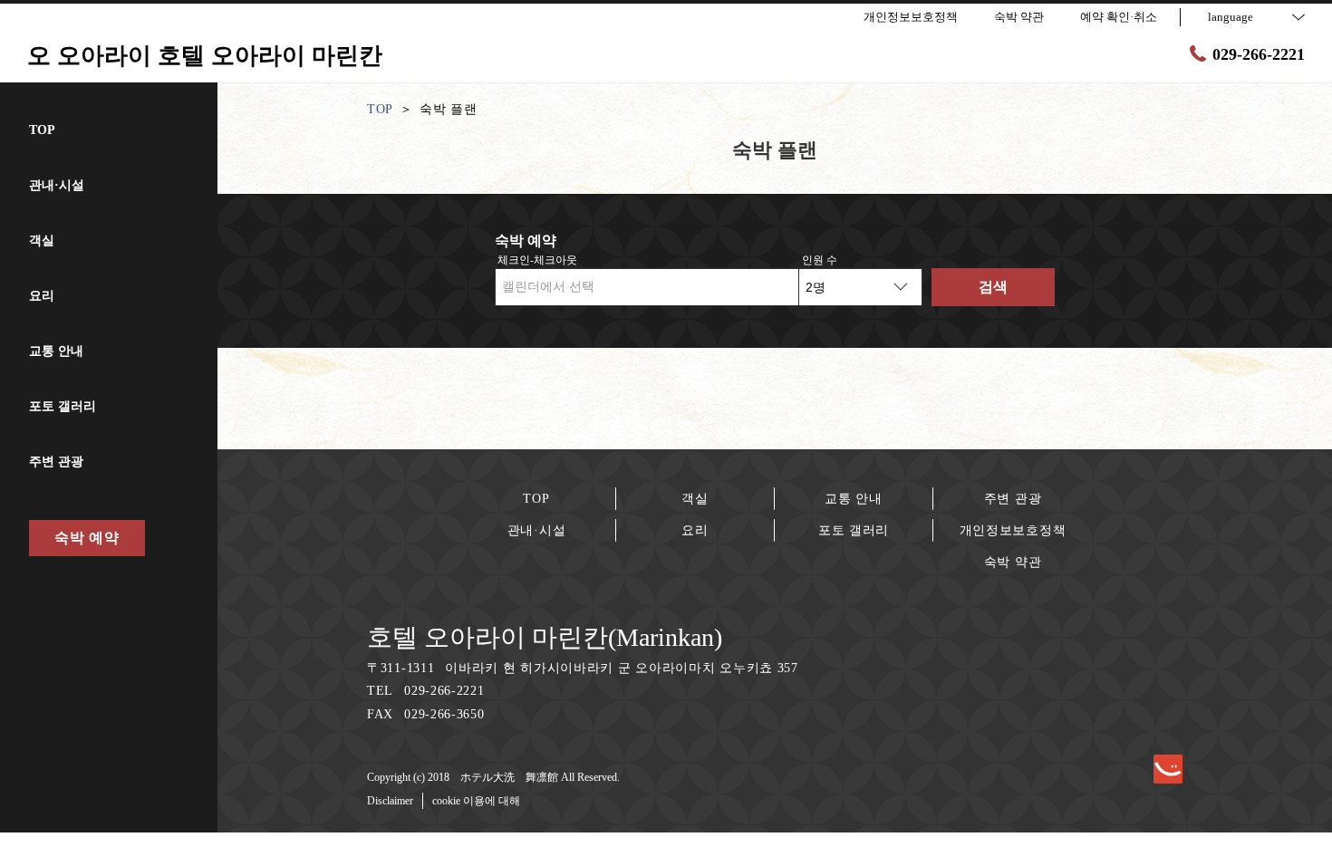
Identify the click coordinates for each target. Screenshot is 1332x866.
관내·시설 (536, 530)
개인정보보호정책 (1013, 530)
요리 (694, 530)
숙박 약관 (1013, 562)
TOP (536, 498)
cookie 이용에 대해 (476, 800)
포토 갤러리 (853, 530)
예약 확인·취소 (1118, 17)
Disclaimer (390, 800)
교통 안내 (854, 498)
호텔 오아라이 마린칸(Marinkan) (544, 637)
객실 (694, 498)
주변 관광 (1013, 498)
